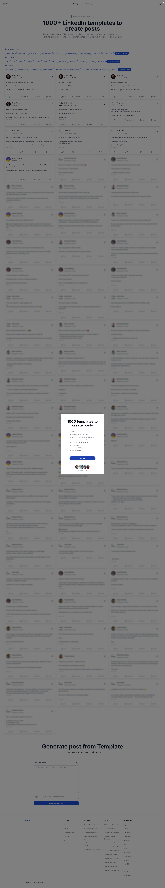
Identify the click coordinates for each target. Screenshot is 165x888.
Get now (82, 458)
